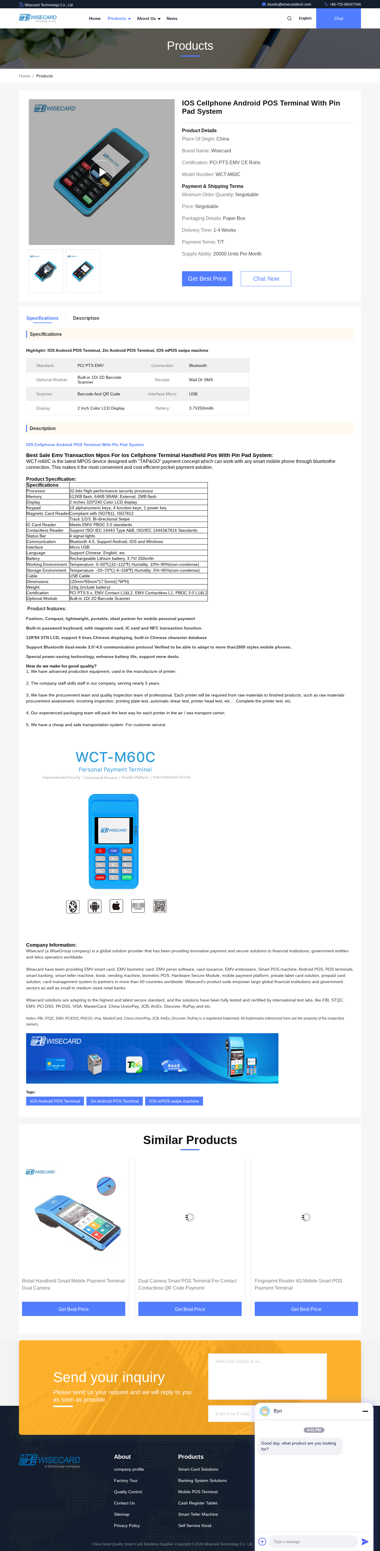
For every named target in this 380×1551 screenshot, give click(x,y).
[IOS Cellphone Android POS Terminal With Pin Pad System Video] (102, 172)
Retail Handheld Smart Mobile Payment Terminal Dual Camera (73, 1284)
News (172, 18)
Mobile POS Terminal (198, 1491)
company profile (129, 1469)
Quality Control (128, 1491)
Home (95, 18)
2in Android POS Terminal (115, 1101)
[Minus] (365, 1411)
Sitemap (121, 1514)
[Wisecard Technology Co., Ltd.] (37, 18)
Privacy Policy (127, 1525)
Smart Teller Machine (198, 1514)
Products (117, 18)
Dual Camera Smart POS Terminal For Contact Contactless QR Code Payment (187, 1284)
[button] (29, 1231)
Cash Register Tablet (197, 1503)
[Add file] (262, 1541)
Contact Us (124, 1503)
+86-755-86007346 (345, 4)
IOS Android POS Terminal (55, 1101)
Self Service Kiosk (195, 1525)
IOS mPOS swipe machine (174, 1101)
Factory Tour (126, 1480)
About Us (147, 18)
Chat (338, 18)
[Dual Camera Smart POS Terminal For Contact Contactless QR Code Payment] (190, 1217)
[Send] (365, 1541)
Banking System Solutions (202, 1480)
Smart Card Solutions (198, 1469)
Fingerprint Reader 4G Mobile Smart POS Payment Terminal (298, 1284)
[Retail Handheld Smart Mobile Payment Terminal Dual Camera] (73, 1217)
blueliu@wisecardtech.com (289, 4)
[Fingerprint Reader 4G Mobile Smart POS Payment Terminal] (306, 1217)
